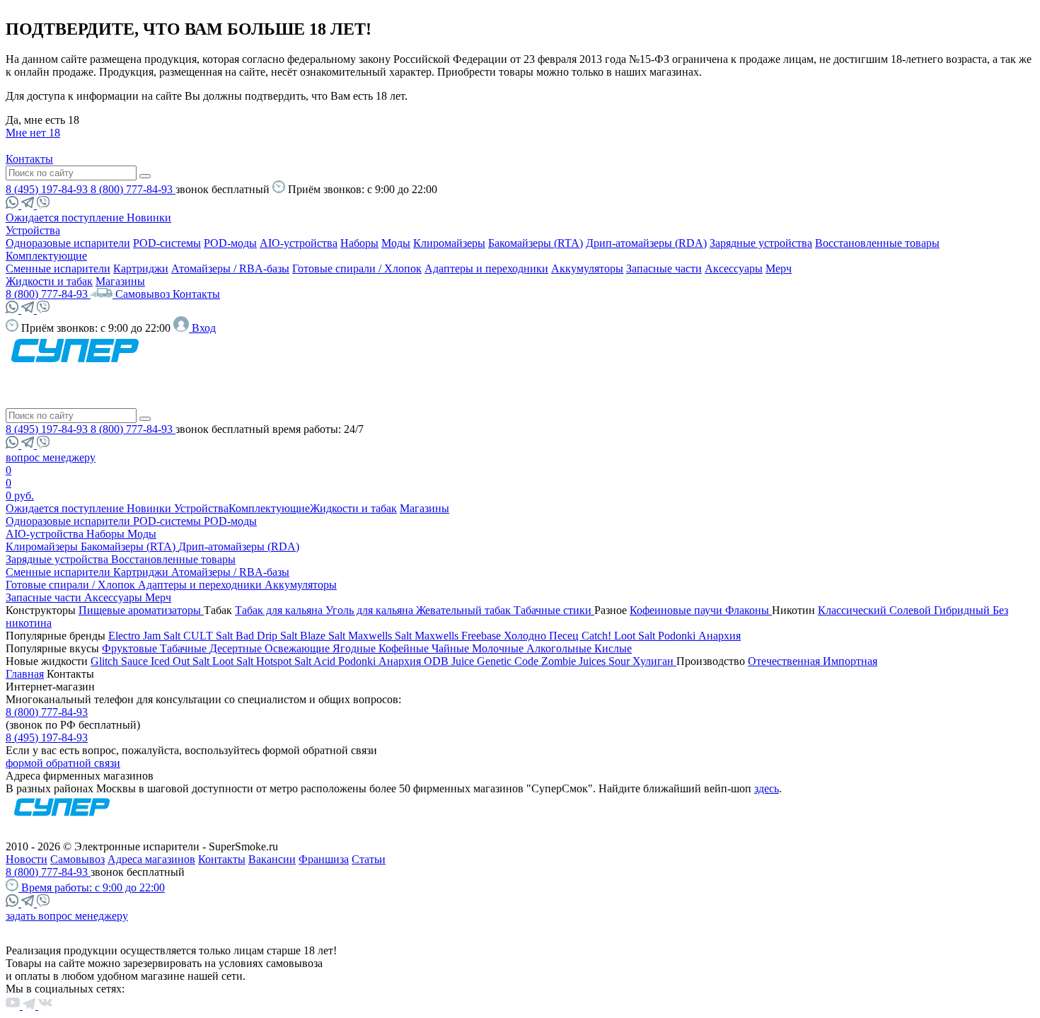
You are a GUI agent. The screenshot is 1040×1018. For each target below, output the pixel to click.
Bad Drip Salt (268, 636)
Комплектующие (46, 256)
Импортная (850, 661)
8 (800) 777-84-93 (133, 189)
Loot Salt (636, 636)
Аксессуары (734, 268)
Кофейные (405, 648)
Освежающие (299, 648)
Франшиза (324, 859)
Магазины (120, 281)
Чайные (452, 648)
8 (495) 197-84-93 (48, 189)
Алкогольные (560, 648)
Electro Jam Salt (145, 636)
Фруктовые (131, 648)
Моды (395, 243)
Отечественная (785, 661)
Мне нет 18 (33, 133)
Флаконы (748, 610)
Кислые (613, 648)
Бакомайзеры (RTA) (535, 243)
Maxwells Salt (381, 636)
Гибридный (963, 610)
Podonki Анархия (699, 636)
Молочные (499, 648)
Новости (26, 859)
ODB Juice (450, 661)
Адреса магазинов (151, 859)
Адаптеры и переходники (486, 268)
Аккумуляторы (587, 268)
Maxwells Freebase (459, 636)
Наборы (359, 243)
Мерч (778, 268)
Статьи (369, 859)
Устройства (33, 230)
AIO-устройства (298, 243)
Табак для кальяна (280, 610)
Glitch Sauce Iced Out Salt (151, 661)
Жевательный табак (465, 610)
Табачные (184, 648)
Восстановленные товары (877, 243)
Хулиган (654, 661)
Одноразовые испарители (68, 243)
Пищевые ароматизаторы (141, 610)
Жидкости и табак (49, 281)
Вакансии (272, 859)
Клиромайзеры (449, 243)
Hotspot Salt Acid (297, 661)
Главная (25, 674)
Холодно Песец (543, 636)
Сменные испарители (58, 268)
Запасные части (664, 268)
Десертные (237, 648)
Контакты (29, 159)
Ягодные (356, 648)
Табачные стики (554, 610)
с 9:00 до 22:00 (93, 887)
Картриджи (140, 268)
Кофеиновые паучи (677, 610)
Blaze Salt (324, 636)
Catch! (598, 636)
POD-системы (167, 243)
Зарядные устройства (761, 243)
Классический (853, 610)
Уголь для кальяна (370, 610)
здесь (766, 788)
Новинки (149, 218)
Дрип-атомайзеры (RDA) (646, 243)
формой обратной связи (63, 763)
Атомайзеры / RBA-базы (230, 268)
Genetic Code (509, 661)
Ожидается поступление (66, 218)
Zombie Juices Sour (586, 661)
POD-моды (230, 243)
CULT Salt (209, 636)
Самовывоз (144, 294)
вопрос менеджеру (51, 457)
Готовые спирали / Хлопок (357, 268)
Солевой (911, 610)
